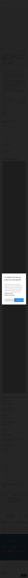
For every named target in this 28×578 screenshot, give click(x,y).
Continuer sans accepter (9, 295)
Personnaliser (10, 300)
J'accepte (18, 300)
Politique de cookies (8, 293)
